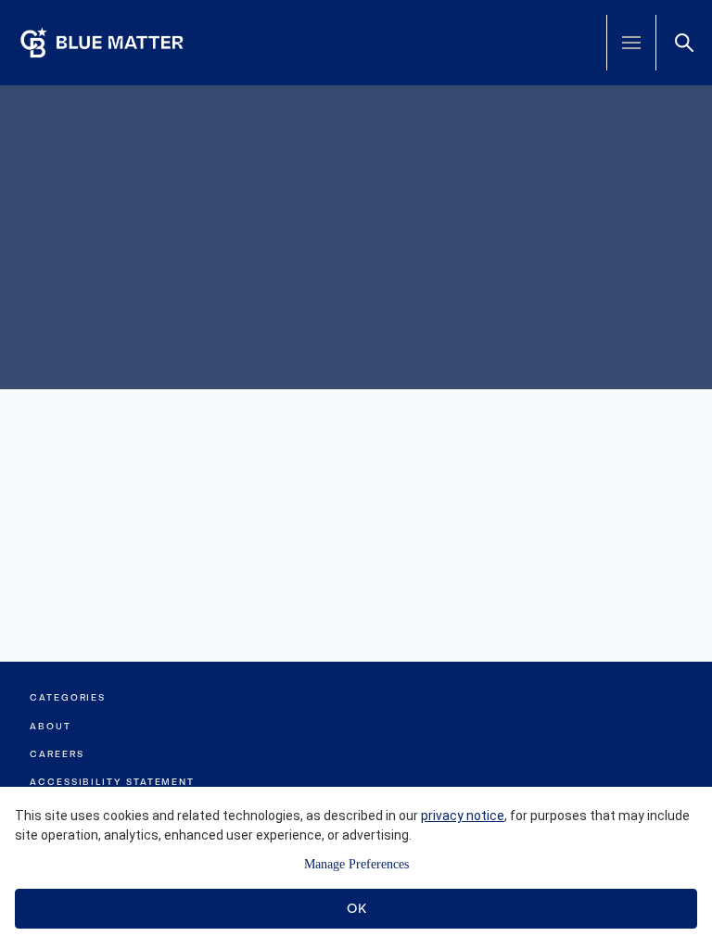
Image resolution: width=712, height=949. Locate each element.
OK (356, 908)
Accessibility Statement (112, 782)
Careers (56, 754)
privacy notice (462, 815)
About (50, 726)
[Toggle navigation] (631, 42)
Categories (68, 697)
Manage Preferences (356, 864)
